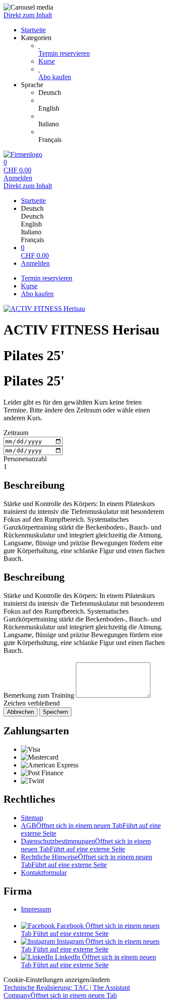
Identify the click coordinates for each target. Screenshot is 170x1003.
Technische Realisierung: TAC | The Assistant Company (66, 991)
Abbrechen (20, 712)
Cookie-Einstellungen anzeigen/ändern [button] (56, 979)
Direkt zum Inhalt (27, 15)
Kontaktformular (44, 872)
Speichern (55, 712)
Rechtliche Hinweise (86, 860)
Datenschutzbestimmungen (86, 845)
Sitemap (32, 817)
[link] (102, 93)
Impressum (36, 909)
